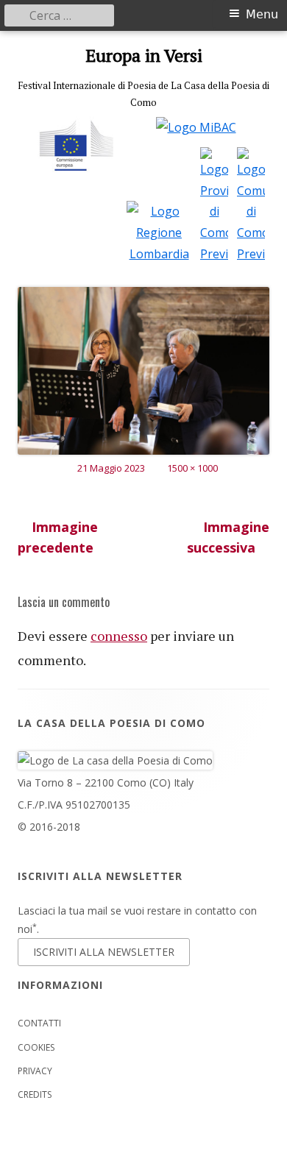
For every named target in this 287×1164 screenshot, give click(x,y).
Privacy (35, 1071)
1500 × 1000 (192, 468)
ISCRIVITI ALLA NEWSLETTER (103, 952)
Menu (262, 14)
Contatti (39, 1023)
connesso (119, 636)
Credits (35, 1094)
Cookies (36, 1047)
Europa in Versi (143, 55)
